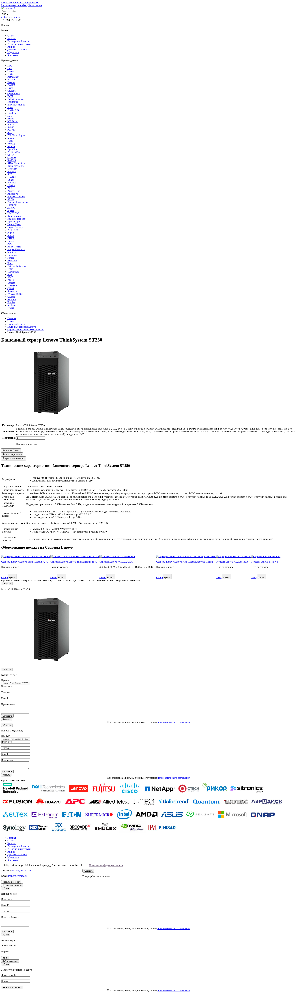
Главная (11, 837)
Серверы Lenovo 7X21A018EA (232, 561)
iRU (9, 132)
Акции (11, 46)
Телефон (5, 692)
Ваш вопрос (7, 760)
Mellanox (12, 305)
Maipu (10, 138)
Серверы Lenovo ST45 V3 (264, 561)
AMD (10, 277)
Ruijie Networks (15, 166)
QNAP (10, 288)
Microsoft (12, 285)
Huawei (11, 241)
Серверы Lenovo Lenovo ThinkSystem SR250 (24, 561)
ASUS (10, 280)
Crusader (11, 90)
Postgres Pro (13, 152)
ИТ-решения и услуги (19, 44)
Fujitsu (10, 74)
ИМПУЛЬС (13, 213)
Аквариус (12, 193)
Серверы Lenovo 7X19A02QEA (116, 561)
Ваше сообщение (10, 917)
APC (9, 244)
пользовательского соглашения (173, 722)
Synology (12, 291)
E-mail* (5, 905)
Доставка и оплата (17, 49)
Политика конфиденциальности (106, 865)
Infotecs (11, 124)
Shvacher (12, 168)
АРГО (10, 199)
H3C (9, 115)
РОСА (10, 235)
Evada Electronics (16, 104)
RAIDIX (11, 160)
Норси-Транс (14, 224)
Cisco (10, 88)
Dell (9, 68)
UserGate (12, 177)
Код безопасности (16, 218)
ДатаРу (11, 207)
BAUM (11, 85)
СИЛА (11, 238)
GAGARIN (13, 110)
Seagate (11, 283)
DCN (10, 96)
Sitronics (11, 171)
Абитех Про (13, 191)
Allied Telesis (14, 246)
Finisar (10, 308)
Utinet (10, 179)
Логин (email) (8, 945)
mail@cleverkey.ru (10, 17)
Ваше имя (6, 686)
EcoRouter (12, 102)
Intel (9, 274)
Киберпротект (14, 216)
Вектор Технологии (17, 202)
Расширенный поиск (18, 41)
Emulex (11, 302)
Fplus (10, 107)
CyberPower (13, 93)
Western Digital (15, 294)
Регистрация (35, 5)
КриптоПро (13, 221)
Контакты (12, 55)
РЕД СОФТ (13, 230)
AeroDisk (12, 260)
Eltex (10, 263)
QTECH (11, 157)
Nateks (10, 257)
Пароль (5, 951)
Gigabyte (11, 113)
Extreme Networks (16, 266)
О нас (10, 35)
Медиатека (13, 52)
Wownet (11, 182)
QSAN (10, 154)
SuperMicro (13, 271)
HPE (9, 65)
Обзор (4, 577)
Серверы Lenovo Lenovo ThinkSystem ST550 (73, 561)
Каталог (11, 38)
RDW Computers (16, 163)
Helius (10, 118)
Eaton (10, 269)
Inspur (10, 127)
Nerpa (10, 141)
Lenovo (11, 71)
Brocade (11, 299)
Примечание (8, 704)
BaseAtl (11, 82)
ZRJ (9, 188)
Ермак (10, 210)
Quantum (12, 255)
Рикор (10, 232)
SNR (9, 174)
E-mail (4, 698)
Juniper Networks (16, 249)
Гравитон (12, 205)
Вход (25, 5)
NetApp (11, 143)
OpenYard (12, 149)
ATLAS (11, 79)
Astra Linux (13, 76)
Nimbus (11, 146)
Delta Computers (15, 99)
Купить (12, 577)
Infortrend (12, 252)
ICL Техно (12, 121)
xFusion (11, 185)
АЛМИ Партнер (16, 196)
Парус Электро (15, 227)
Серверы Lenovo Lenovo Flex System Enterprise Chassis (184, 561)
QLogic (11, 296)
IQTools (11, 129)
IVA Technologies (16, 135)
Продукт (5, 680)
